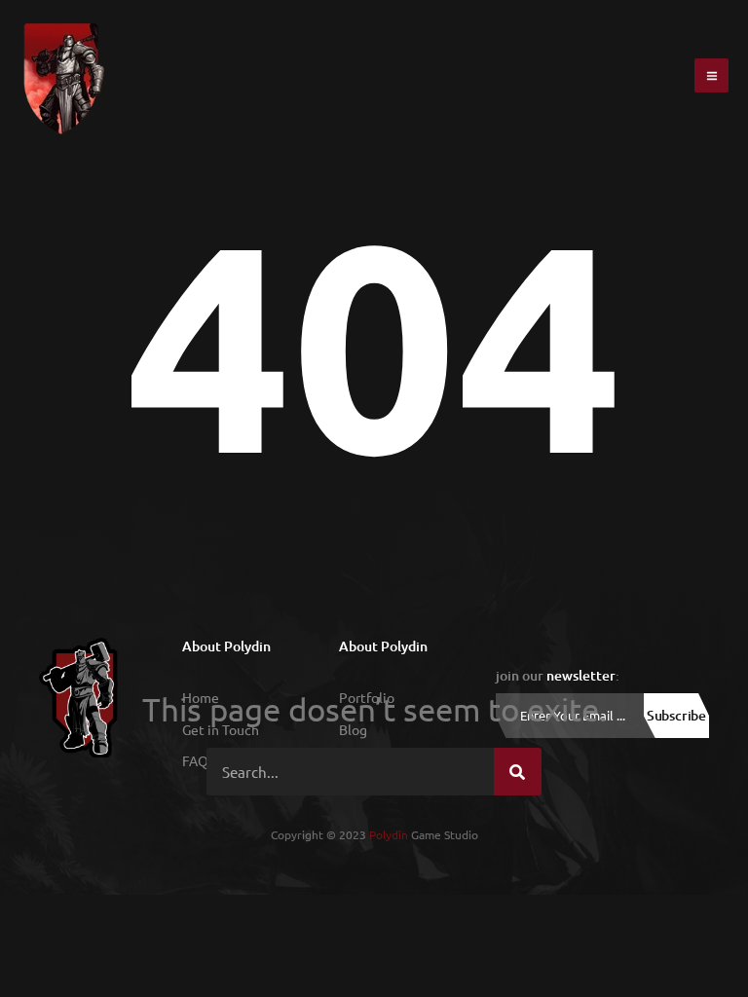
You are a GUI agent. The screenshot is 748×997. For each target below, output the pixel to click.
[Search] (518, 771)
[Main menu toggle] (711, 75)
